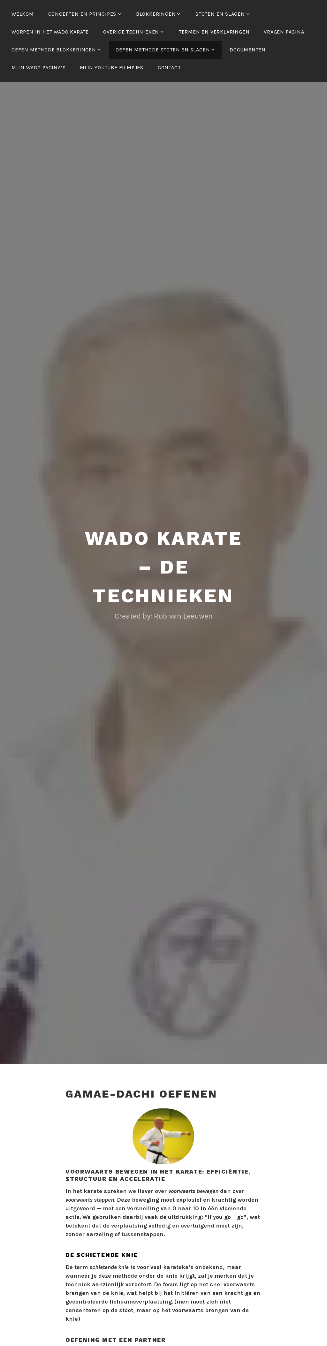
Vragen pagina (284, 32)
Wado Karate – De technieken (163, 567)
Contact (169, 68)
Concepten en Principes (82, 14)
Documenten (248, 50)
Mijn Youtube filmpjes (111, 68)
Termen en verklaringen (214, 32)
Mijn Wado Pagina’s (38, 68)
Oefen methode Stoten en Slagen (163, 50)
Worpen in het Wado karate (50, 32)
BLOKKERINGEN (156, 14)
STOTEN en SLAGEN (220, 14)
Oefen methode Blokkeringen (53, 50)
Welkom (22, 14)
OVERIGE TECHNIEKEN (131, 32)
